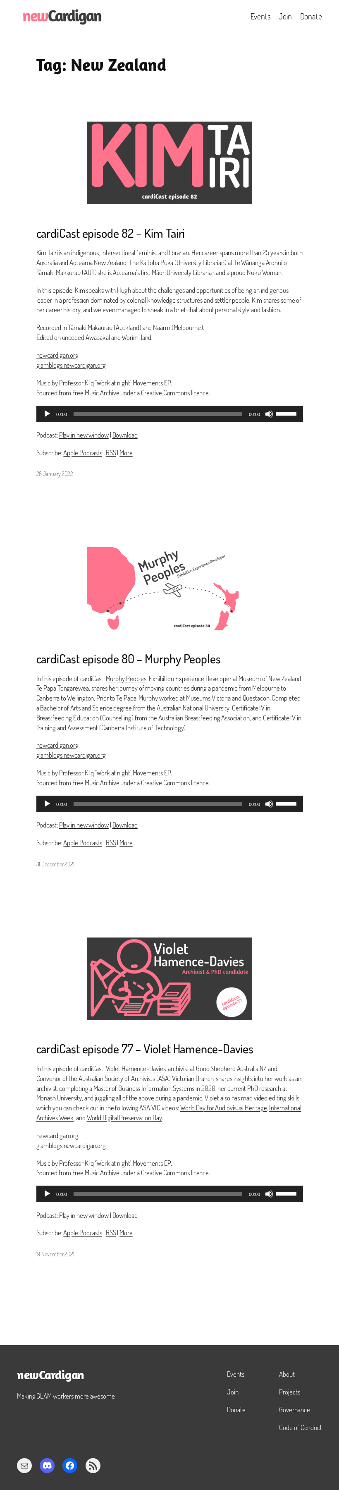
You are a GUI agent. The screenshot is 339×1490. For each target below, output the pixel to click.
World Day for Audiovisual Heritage (223, 1107)
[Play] (47, 414)
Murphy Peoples (126, 678)
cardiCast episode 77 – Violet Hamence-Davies (145, 1049)
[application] (169, 414)
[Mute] (269, 414)
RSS (111, 452)
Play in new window (84, 434)
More (126, 452)
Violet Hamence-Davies (136, 1068)
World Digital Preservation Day (124, 1117)
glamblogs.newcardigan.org (71, 365)
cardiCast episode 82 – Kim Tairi (110, 233)
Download (125, 434)
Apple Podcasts (82, 452)
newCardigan (50, 1376)
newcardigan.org (57, 355)
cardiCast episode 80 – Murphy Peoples (128, 659)
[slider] (287, 413)
